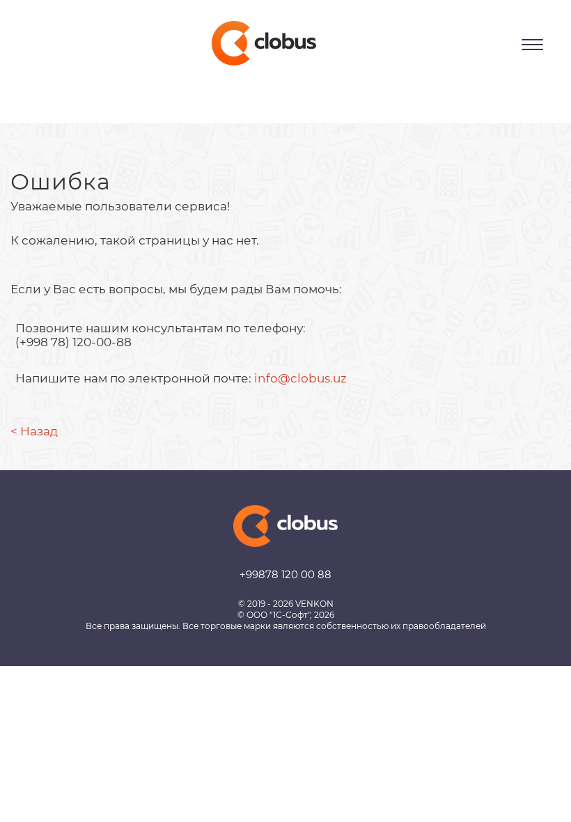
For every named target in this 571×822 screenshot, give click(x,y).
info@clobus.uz (300, 378)
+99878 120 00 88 (285, 574)
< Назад (34, 431)
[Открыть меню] (532, 44)
